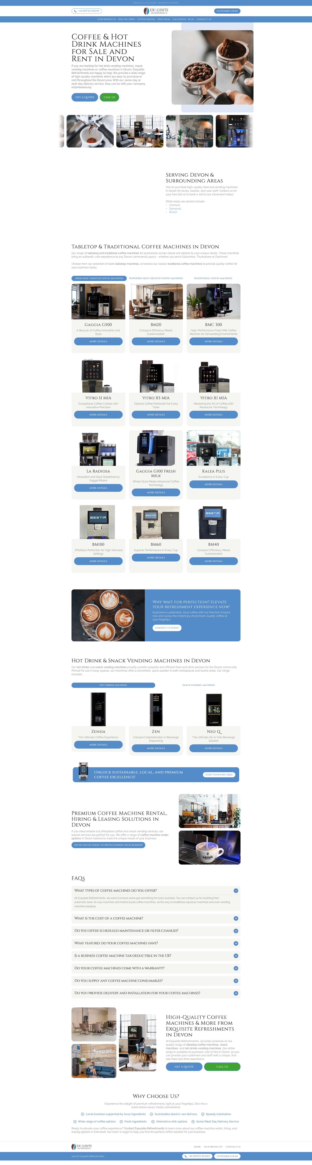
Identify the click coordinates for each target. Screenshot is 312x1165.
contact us (233, 1146)
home (197, 1146)
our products (213, 1146)
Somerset (175, 208)
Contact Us (203, 19)
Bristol (173, 212)
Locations (179, 19)
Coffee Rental (146, 19)
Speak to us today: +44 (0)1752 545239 (156, 3)
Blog (191, 19)
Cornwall (174, 205)
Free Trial (163, 19)
